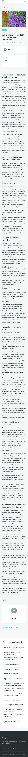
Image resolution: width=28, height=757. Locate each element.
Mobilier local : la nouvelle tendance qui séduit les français (13, 710)
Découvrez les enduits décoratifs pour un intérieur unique (14, 689)
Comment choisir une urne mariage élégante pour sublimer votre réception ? (13, 721)
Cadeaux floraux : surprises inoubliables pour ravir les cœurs (13, 674)
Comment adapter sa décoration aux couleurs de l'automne (13, 679)
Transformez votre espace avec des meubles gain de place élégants (13, 668)
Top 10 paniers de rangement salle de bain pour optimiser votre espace (14, 684)
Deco (8, 7)
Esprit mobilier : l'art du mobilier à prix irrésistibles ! (13, 705)
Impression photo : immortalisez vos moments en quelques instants (13, 699)
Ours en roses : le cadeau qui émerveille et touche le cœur (11, 663)
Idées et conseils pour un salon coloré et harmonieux (14, 648)
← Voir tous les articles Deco (10, 627)
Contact (20, 748)
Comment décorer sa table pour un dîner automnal (13, 715)
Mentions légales (11, 748)
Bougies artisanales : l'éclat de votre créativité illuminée (13, 658)
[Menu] (24, 1)
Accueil (3, 7)
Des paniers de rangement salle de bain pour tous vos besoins (13, 694)
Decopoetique (7, 738)
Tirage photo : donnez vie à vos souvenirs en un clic (12, 653)
